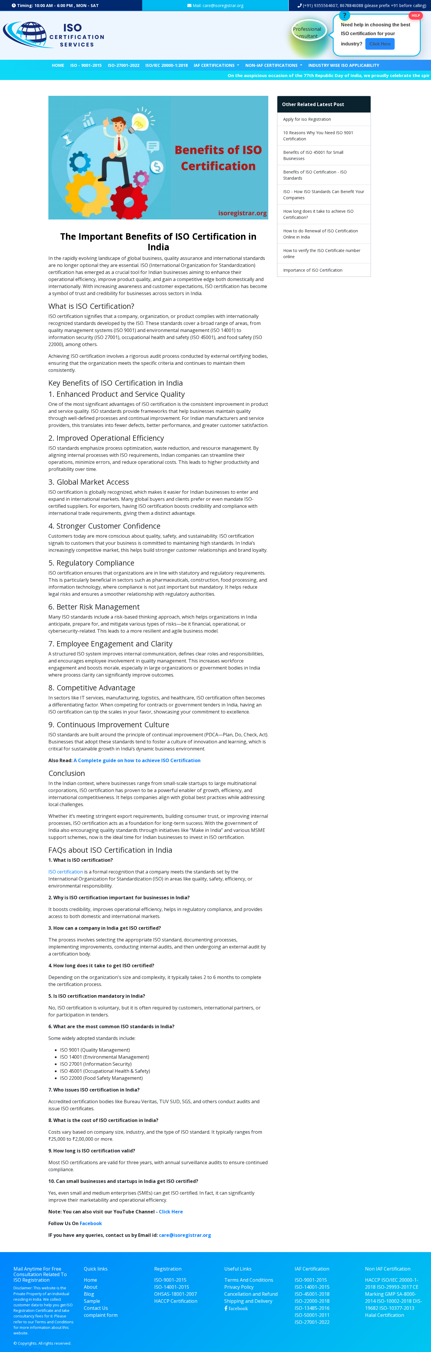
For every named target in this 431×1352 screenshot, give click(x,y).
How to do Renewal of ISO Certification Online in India (320, 234)
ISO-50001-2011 (312, 1315)
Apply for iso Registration (307, 119)
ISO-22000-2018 (312, 1301)
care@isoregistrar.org (185, 1235)
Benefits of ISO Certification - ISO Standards (315, 175)
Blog (89, 1294)
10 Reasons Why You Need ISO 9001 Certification (318, 136)
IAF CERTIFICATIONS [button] (215, 65)
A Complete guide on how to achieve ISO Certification (137, 760)
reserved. (62, 1343)
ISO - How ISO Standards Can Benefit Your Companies (323, 194)
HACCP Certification (175, 1301)
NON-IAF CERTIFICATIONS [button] (272, 65)
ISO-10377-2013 (396, 1308)
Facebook (91, 1223)
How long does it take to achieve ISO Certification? (318, 214)
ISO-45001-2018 (312, 1294)
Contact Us (96, 1308)
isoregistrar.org (26, 1348)
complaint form (101, 1315)
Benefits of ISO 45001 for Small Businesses (313, 155)
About (90, 1287)
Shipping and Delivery (248, 1301)
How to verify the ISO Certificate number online (321, 253)
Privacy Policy (239, 1287)
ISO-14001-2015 (171, 1287)
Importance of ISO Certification (312, 270)
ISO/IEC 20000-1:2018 (166, 65)
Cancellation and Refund (251, 1294)
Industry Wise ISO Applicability (343, 65)
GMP (390, 1294)
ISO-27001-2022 (123, 65)
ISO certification (65, 872)
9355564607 (325, 5)
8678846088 (351, 5)
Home (58, 65)
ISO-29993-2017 (394, 1287)
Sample (92, 1301)
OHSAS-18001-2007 (175, 1294)
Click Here (171, 1211)
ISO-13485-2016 (312, 1308)
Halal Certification (384, 1315)
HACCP (372, 1280)
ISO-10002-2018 (394, 1301)
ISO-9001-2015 (170, 1280)
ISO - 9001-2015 (86, 65)
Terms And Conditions (248, 1280)
